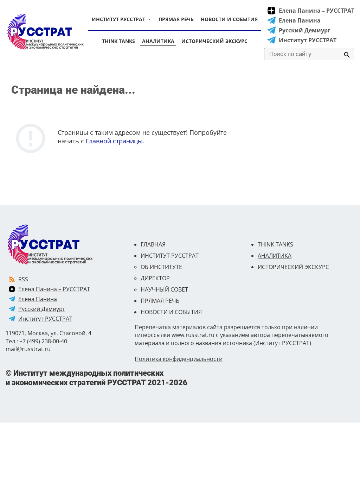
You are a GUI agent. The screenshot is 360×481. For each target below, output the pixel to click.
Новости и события (229, 19)
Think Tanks (118, 41)
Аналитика (158, 41)
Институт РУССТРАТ (118, 19)
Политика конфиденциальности (179, 359)
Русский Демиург (304, 30)
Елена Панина (300, 20)
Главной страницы (114, 141)
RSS (23, 279)
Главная (153, 244)
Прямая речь (176, 19)
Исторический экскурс (214, 41)
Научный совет (164, 289)
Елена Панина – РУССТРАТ (316, 10)
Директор (155, 278)
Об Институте (161, 267)
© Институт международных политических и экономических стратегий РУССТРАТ (96, 377)
